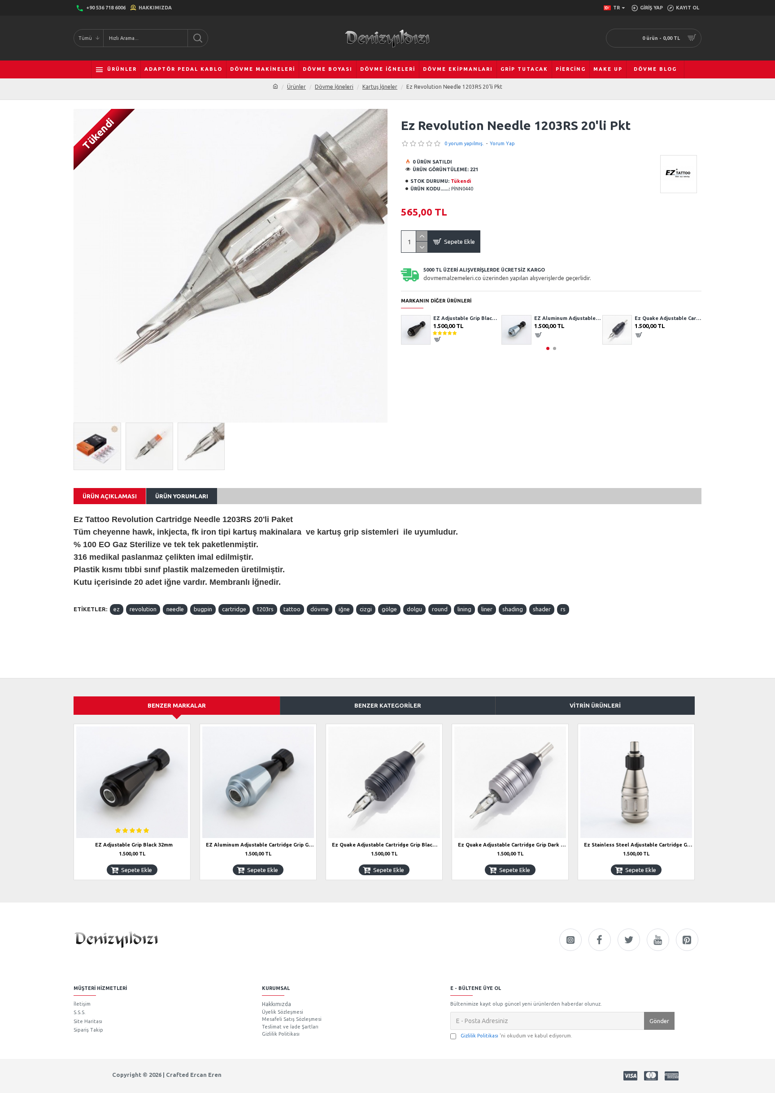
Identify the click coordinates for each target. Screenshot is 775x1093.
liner (486, 609)
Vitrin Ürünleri (595, 705)
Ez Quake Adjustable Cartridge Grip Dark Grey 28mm (665, 318)
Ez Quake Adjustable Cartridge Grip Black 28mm (564, 318)
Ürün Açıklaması (110, 496)
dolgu (414, 609)
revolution (143, 609)
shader (542, 609)
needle (175, 609)
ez (116, 609)
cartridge (234, 609)
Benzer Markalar (177, 705)
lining (464, 609)
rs (563, 609)
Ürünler (296, 87)
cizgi (366, 609)
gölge (389, 609)
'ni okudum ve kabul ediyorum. (516, 1035)
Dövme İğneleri (334, 87)
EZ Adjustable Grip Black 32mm (134, 844)
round (440, 609)
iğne (344, 609)
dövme (319, 609)
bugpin (203, 609)
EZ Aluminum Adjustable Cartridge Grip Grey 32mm (464, 318)
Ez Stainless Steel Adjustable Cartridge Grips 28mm (638, 844)
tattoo (291, 609)
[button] (547, 348)
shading (512, 609)
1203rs (265, 609)
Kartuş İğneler (379, 87)
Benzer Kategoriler (387, 705)
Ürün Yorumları (181, 496)
